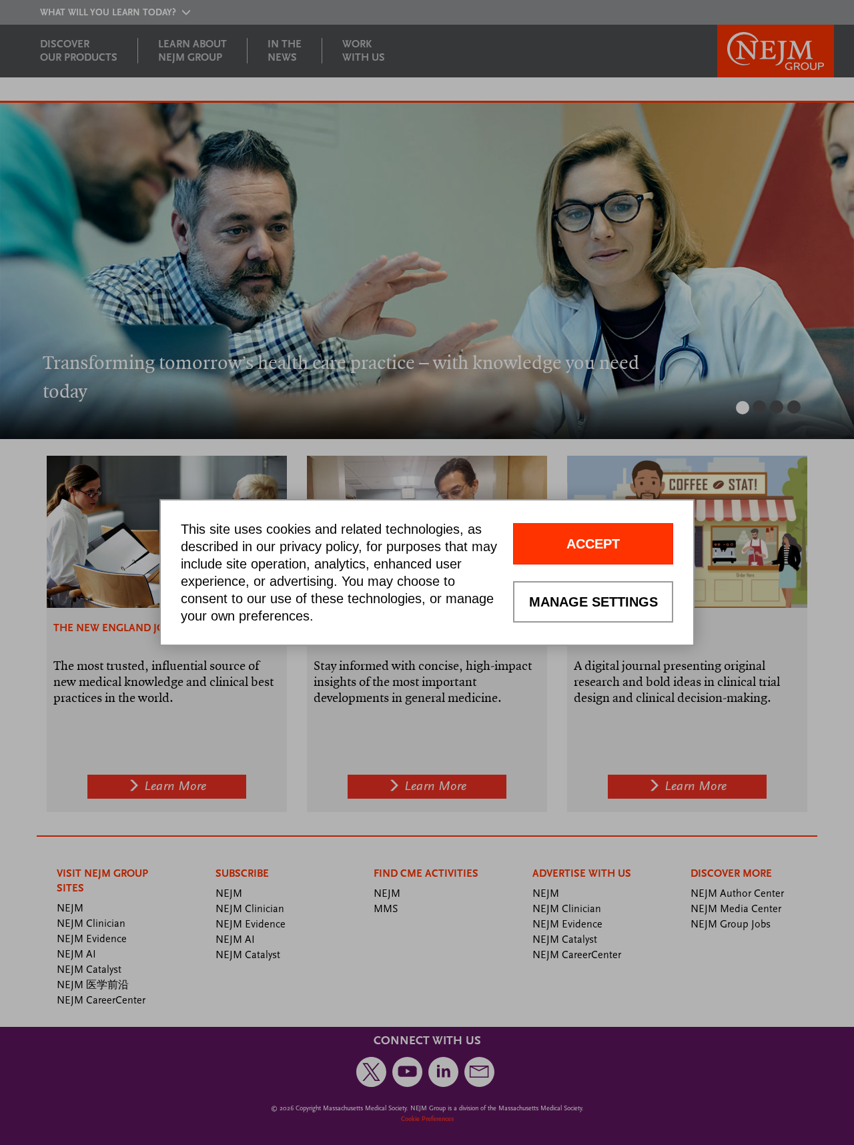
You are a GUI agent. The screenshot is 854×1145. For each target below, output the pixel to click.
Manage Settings (593, 602)
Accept (593, 543)
